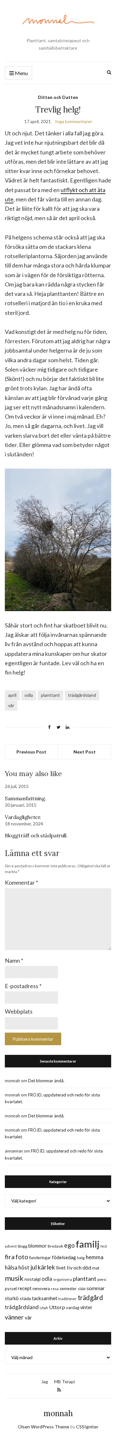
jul (33, 1267)
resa (55, 1289)
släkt (82, 1288)
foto (21, 1256)
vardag (72, 1307)
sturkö (12, 1298)
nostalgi (32, 1279)
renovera (41, 1288)
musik (14, 1278)
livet (61, 1267)
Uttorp (57, 1307)
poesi (101, 1279)
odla (28, 695)
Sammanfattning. (25, 798)
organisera (62, 1279)
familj (88, 1244)
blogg (22, 1246)
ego (69, 1245)
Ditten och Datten (58, 97)
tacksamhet (44, 1298)
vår (11, 705)
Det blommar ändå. (46, 1080)
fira (10, 1256)
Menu (21, 73)
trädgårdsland (82, 695)
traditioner (67, 1299)
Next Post (84, 751)
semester (68, 1288)
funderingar (40, 1257)
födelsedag (64, 1257)
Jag (44, 1381)
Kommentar (21, 882)
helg (81, 1257)
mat (95, 1267)
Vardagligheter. (23, 817)
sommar (96, 1288)
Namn (14, 960)
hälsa (11, 1267)
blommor (37, 1246)
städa (25, 1298)
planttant (50, 695)
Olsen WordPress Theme (43, 1426)
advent (11, 1246)
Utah (44, 1307)
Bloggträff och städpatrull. (36, 835)
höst (23, 1267)
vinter (86, 1307)
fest (104, 1246)
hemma (94, 1257)
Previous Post (31, 751)
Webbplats (19, 1011)
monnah (58, 1413)
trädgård (90, 1297)
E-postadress (23, 985)
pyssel (11, 1288)
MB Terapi (64, 1381)
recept (25, 1288)
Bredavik (55, 1246)
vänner (14, 1317)
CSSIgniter (87, 1426)
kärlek (46, 1267)
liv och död (79, 1267)
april (12, 695)
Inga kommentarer (73, 121)
